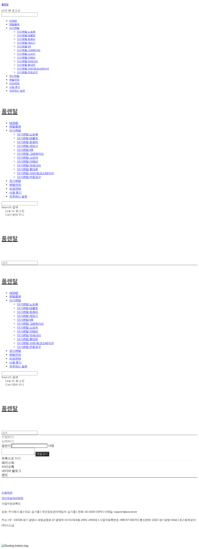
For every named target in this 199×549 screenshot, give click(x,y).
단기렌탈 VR (24, 46)
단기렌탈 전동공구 (27, 72)
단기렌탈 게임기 (26, 42)
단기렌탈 (14, 28)
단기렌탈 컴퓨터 (26, 39)
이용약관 (7, 492)
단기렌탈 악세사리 (27, 61)
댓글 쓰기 (42, 453)
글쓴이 (6, 445)
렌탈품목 (14, 24)
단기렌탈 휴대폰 (26, 65)
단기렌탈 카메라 (26, 57)
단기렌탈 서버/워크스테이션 (33, 68)
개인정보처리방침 (12, 498)
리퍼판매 (14, 83)
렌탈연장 (14, 79)
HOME (13, 21)
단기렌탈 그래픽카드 (28, 50)
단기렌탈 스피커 (26, 54)
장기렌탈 (14, 76)
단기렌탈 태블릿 (26, 35)
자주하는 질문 (17, 90)
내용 (51, 445)
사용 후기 (14, 87)
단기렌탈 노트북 (26, 31)
